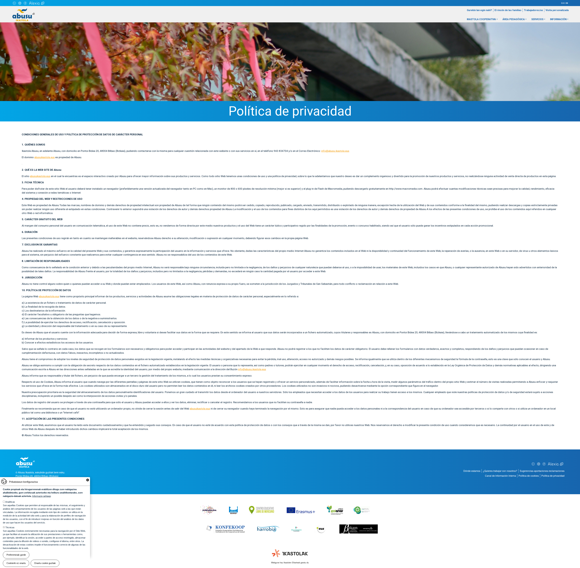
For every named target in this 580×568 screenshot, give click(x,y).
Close (87, 480)
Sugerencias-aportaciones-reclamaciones (542, 471)
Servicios (537, 19)
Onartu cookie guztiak (45, 563)
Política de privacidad (552, 475)
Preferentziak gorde (16, 554)
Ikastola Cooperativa (481, 19)
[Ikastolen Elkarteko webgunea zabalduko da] (290, 553)
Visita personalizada (557, 10)
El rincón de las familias (508, 10)
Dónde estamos (471, 471)
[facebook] (25, 3)
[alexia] (36, 3)
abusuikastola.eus (44, 157)
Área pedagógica (514, 19)
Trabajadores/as (533, 10)
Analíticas (10, 502)
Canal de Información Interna (500, 475)
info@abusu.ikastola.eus (335, 150)
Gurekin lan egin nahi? (479, 10)
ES (567, 3)
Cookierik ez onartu (16, 563)
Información (558, 19)
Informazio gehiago (41, 496)
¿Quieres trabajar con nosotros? (500, 471)
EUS (563, 3)
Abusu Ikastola (24, 9)
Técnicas (9, 527)
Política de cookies (529, 475)
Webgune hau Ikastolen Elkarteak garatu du (290, 562)
